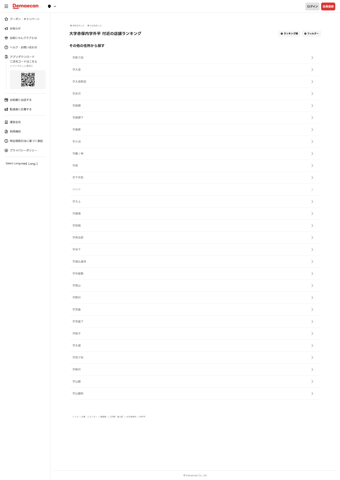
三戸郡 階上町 (116, 416)
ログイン (312, 6)
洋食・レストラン (89, 416)
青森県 (103, 416)
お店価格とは (96, 25)
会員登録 (328, 6)
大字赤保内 (131, 416)
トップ (75, 416)
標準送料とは (78, 25)
